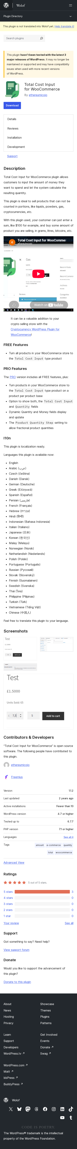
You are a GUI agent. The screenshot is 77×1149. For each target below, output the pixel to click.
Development (16, 147)
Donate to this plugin (17, 982)
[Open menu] (71, 5)
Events (44, 1041)
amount (40, 845)
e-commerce (54, 845)
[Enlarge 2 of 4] (68, 642)
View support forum (16, 950)
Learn (7, 1034)
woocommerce (64, 852)
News (7, 1010)
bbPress (11, 1078)
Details (11, 119)
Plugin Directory (13, 16)
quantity (68, 845)
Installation (14, 137)
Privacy (8, 1023)
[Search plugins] (41, 38)
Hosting (9, 1016)
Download (12, 105)
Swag (45, 1053)
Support (12, 156)
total (50, 852)
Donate (47, 1047)
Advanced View (14, 862)
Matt (9, 1071)
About (7, 1004)
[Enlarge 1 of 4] (32, 642)
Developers (11, 1047)
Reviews (12, 128)
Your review (11, 923)
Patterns (46, 1023)
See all (69, 923)
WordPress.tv (14, 1053)
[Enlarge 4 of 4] (68, 678)
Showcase (47, 1004)
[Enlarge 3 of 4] (32, 668)
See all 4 (68, 837)
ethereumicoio (38, 95)
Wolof (16, 1100)
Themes (45, 1010)
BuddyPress (13, 1084)
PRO (13, 377)
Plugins (44, 1016)
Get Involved (48, 1034)
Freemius (17, 777)
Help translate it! (64, 26)
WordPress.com (16, 1065)
